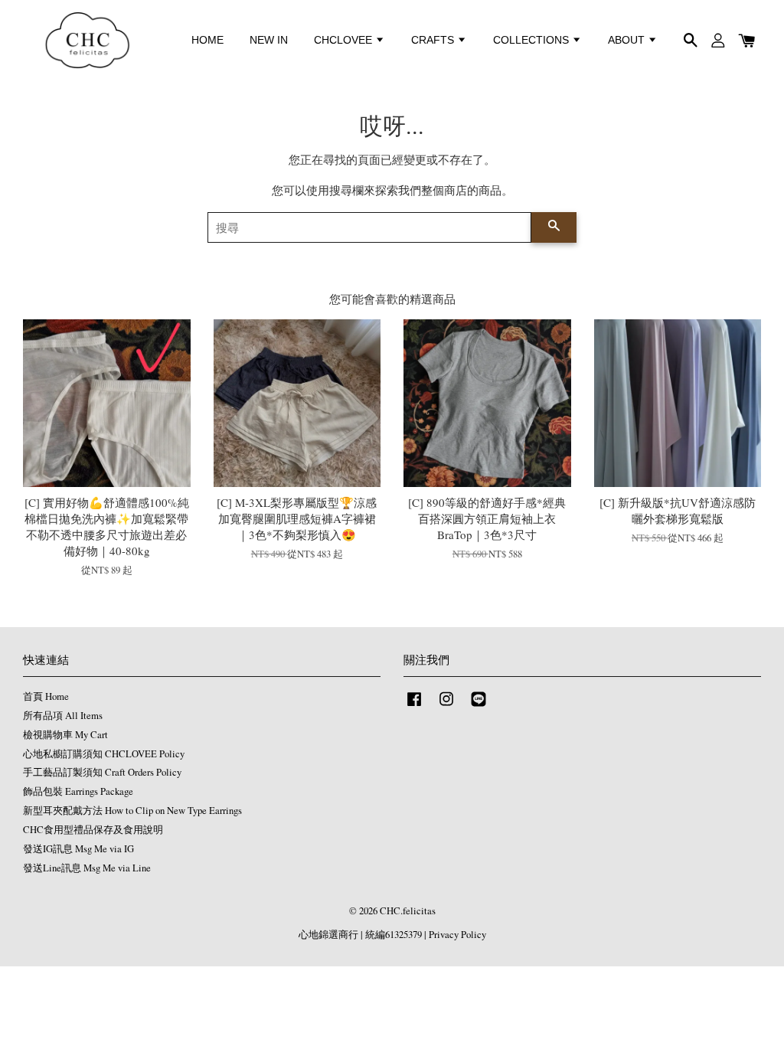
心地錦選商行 (328, 934)
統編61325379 (393, 934)
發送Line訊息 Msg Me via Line (87, 867)
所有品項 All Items (63, 715)
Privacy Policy (457, 934)
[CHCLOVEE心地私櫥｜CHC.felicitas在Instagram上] (446, 706)
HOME (207, 40)
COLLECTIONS (532, 40)
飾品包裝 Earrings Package (78, 791)
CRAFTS (434, 40)
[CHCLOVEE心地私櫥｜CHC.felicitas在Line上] (478, 706)
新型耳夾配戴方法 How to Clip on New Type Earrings (132, 810)
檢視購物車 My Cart (65, 734)
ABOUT (628, 40)
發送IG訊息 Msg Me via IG (78, 848)
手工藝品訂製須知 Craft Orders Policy (102, 772)
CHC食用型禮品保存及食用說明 (93, 829)
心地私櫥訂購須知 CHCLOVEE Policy (104, 753)
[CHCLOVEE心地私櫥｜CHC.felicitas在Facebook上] (414, 706)
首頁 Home (46, 696)
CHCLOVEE (344, 40)
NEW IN (269, 40)
